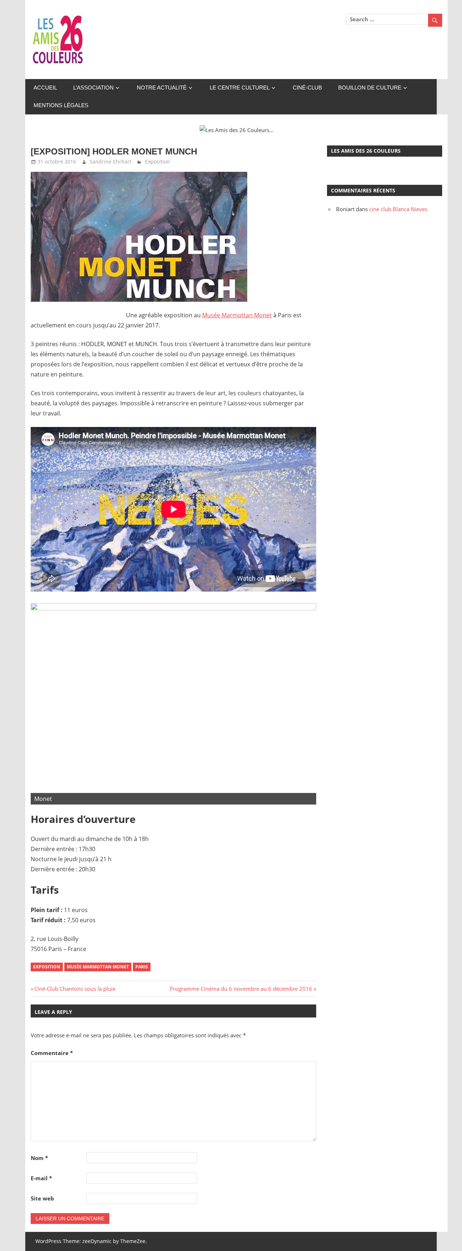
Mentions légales (61, 105)
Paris (141, 967)
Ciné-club (307, 87)
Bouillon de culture (369, 87)
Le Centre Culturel (240, 87)
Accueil (45, 87)
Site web (42, 1198)
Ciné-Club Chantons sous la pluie (75, 988)
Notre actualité (162, 87)
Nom (39, 1157)
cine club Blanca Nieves (398, 209)
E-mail (41, 1178)
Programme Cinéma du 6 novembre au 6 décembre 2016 (241, 988)
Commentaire (52, 1052)
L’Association (93, 87)
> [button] (307, 702)
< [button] (39, 702)
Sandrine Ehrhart (110, 161)
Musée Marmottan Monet (237, 315)
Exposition (157, 161)
